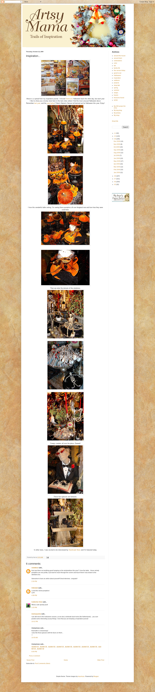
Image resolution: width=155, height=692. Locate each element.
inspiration (117, 78)
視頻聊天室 (35, 647)
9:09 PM (34, 651)
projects (116, 83)
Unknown (34, 588)
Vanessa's (69, 99)
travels (116, 95)
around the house (119, 56)
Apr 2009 (117, 164)
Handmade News (75, 550)
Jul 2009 (117, 155)
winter (116, 100)
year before (50, 103)
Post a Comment (34, 656)
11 (115, 133)
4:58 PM (34, 595)
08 (115, 176)
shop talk (117, 85)
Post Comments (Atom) (42, 663)
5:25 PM (34, 607)
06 (115, 182)
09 (115, 139)
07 (115, 179)
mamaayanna (36, 614)
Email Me (115, 121)
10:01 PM (34, 621)
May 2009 (117, 161)
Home (66, 660)
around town (118, 58)
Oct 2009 (117, 147)
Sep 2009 (117, 150)
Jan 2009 (117, 172)
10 (115, 136)
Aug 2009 (117, 153)
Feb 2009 (117, 169)
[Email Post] (47, 557)
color (115, 63)
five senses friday (119, 70)
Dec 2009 (117, 141)
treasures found (119, 98)
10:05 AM (34, 637)
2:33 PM (34, 581)
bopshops (81, 676)
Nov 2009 (117, 144)
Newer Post (30, 660)
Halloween (117, 75)
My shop (116, 115)
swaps (116, 93)
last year (37, 103)
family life (117, 68)
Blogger (96, 676)
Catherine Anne (36, 602)
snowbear (34, 568)
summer (116, 90)
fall (115, 65)
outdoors (117, 80)
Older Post (100, 660)
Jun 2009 (117, 158)
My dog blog (118, 110)
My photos (117, 113)
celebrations (118, 61)
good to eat (117, 73)
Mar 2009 (117, 167)
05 (115, 184)
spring (116, 88)
